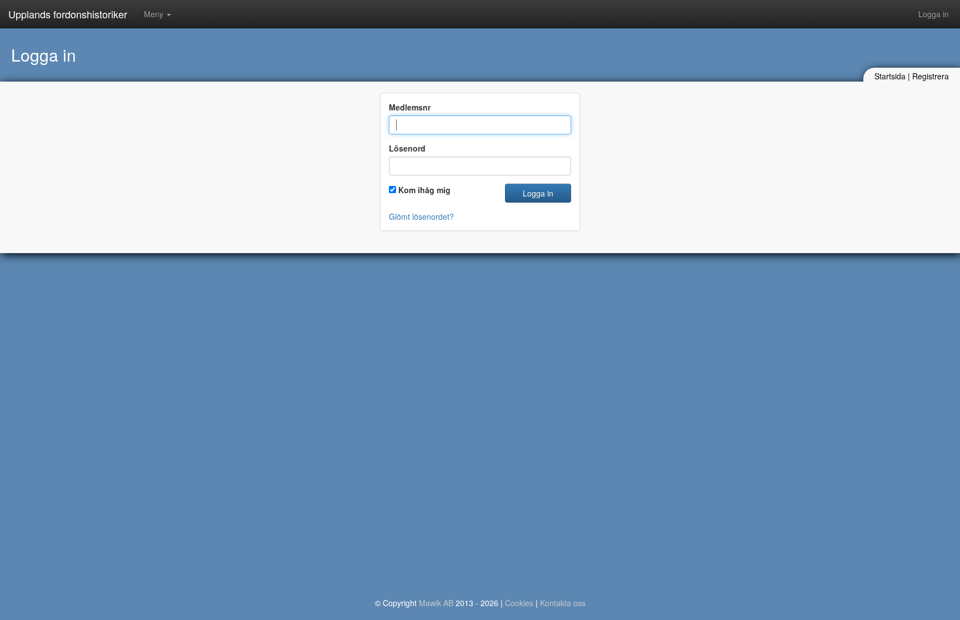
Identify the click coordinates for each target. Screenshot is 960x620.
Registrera (930, 76)
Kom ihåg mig (424, 189)
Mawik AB (436, 602)
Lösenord (407, 148)
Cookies (519, 602)
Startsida (890, 76)
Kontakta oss (563, 602)
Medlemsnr (410, 107)
